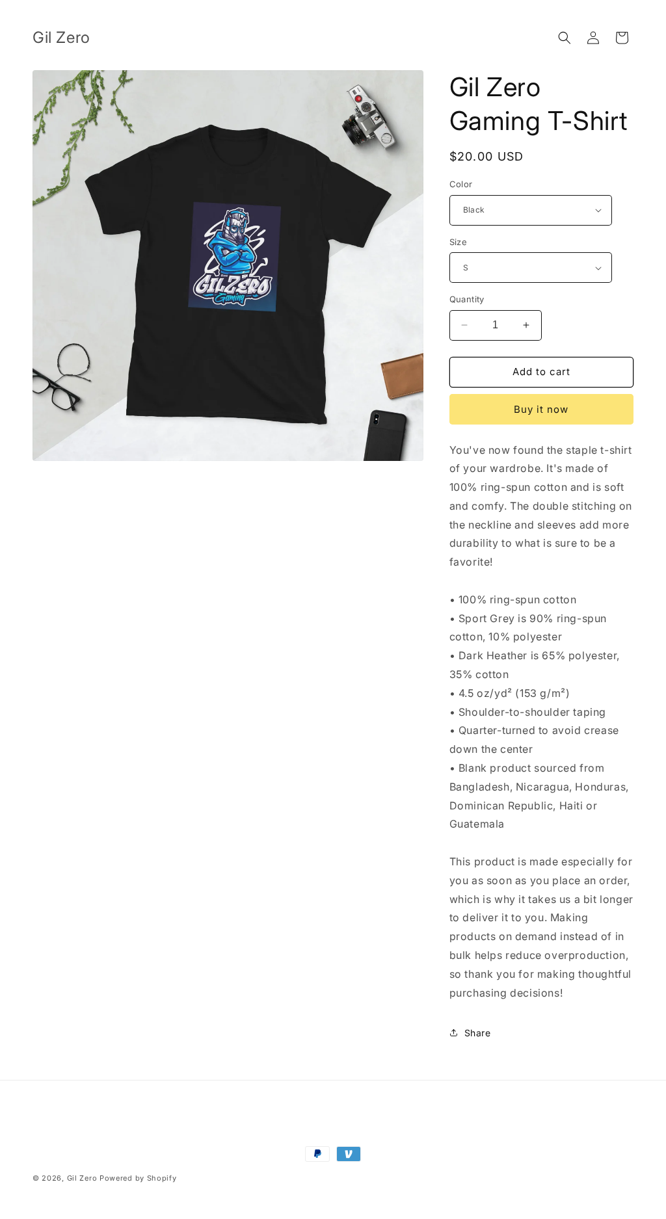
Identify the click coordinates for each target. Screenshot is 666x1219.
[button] (564, 37)
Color (461, 184)
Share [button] (477, 1032)
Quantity (467, 299)
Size (458, 242)
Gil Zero (82, 1178)
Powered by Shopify (138, 1178)
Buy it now (541, 409)
